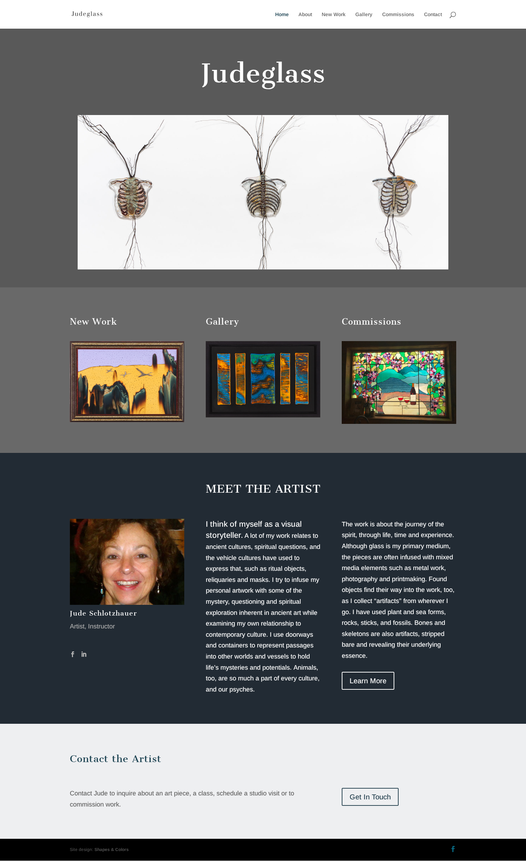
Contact (433, 14)
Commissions (398, 14)
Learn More (368, 681)
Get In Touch (370, 797)
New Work (334, 14)
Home (282, 14)
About (305, 14)
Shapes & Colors (111, 849)
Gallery (363, 14)
